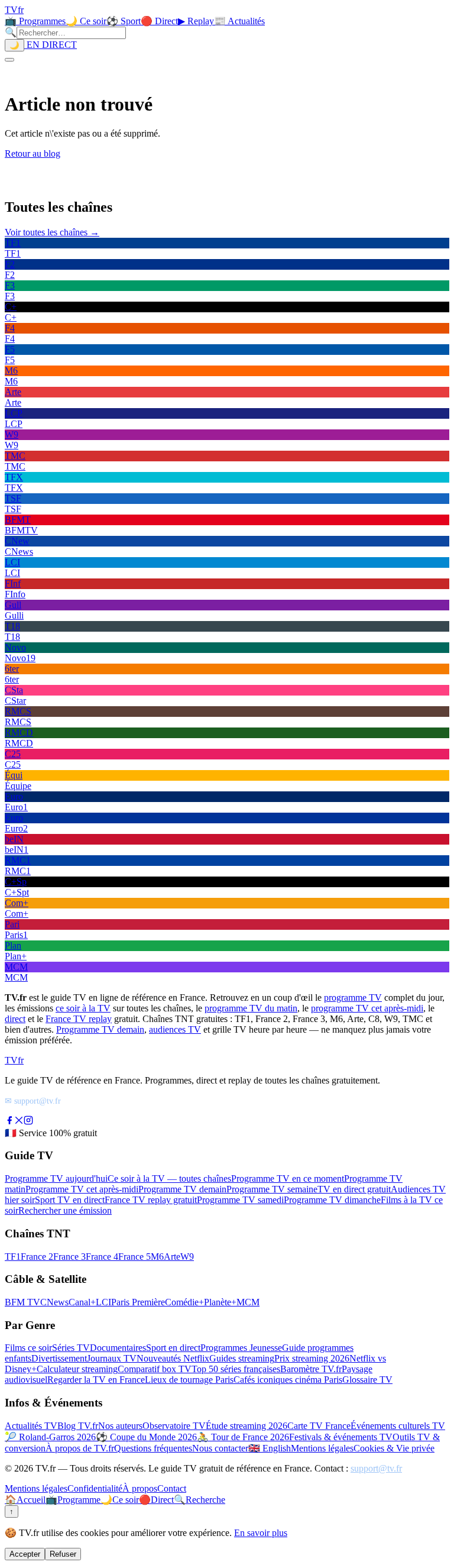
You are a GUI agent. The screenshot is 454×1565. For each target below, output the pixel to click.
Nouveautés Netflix (173, 1358)
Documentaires (118, 1348)
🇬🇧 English (269, 1448)
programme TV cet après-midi (367, 1008)
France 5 (134, 1257)
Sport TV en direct (70, 1200)
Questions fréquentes (153, 1448)
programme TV (353, 997)
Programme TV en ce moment (287, 1178)
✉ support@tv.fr (33, 1100)
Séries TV (71, 1348)
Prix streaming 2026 (311, 1358)
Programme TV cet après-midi (81, 1189)
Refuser (63, 1554)
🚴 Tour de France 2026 (243, 1437)
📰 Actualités (239, 21)
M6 (157, 1257)
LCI (103, 1302)
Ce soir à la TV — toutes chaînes (169, 1178)
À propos (139, 1488)
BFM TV (22, 1302)
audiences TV (175, 1029)
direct (15, 1019)
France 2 (37, 1257)
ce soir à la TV (83, 1008)
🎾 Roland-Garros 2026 (50, 1437)
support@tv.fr (376, 1468)
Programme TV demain (100, 1029)
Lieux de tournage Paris (189, 1380)
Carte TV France (319, 1426)
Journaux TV (112, 1358)
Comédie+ (184, 1302)
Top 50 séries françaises (236, 1369)
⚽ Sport (123, 21)
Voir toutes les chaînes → (52, 232)
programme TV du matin (251, 1008)
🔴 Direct (159, 21)
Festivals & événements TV (341, 1437)
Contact (171, 1488)
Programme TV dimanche (332, 1200)
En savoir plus (260, 1533)
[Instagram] (28, 1122)
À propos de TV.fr (80, 1448)
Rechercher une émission (65, 1210)
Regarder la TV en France (96, 1380)
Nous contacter (220, 1448)
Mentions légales (322, 1448)
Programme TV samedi (240, 1200)
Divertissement (59, 1358)
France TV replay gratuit (151, 1200)
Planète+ (220, 1302)
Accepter (24, 1554)
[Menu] (9, 60)
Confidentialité (94, 1488)
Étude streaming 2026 (246, 1426)
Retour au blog (32, 153)
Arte (172, 1257)
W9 (187, 1257)
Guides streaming (241, 1358)
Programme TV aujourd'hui (56, 1178)
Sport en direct (173, 1348)
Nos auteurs (120, 1426)
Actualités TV (31, 1426)
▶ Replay (196, 21)
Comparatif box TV (155, 1369)
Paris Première (138, 1302)
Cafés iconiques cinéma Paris (288, 1380)
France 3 (69, 1257)
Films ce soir (28, 1348)
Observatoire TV (174, 1426)
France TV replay (79, 1019)
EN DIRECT (50, 45)
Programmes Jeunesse (241, 1348)
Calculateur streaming (77, 1369)
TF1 (13, 1257)
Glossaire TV (367, 1380)
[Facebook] (9, 1122)
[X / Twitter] (19, 1122)
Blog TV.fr (77, 1426)
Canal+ (82, 1302)
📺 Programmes (35, 21)
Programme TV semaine (271, 1189)
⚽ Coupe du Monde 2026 (146, 1437)
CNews (54, 1302)
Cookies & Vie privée (394, 1448)
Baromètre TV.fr (311, 1369)
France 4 (102, 1257)
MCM (248, 1302)
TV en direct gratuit (354, 1189)
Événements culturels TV (398, 1426)
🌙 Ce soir (86, 21)
